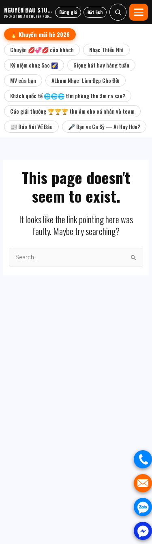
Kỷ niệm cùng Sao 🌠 (34, 65)
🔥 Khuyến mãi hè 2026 (40, 34)
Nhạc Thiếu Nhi (106, 49)
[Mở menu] (138, 12)
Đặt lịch (95, 12)
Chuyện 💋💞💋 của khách (42, 49)
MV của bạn (23, 80)
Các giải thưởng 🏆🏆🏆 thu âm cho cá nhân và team (72, 111)
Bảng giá (68, 12)
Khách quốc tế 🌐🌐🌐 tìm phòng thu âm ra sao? (67, 95)
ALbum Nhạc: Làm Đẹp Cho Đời (85, 80)
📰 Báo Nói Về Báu (31, 126)
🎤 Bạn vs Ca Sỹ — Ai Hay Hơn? (104, 126)
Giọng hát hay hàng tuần (101, 65)
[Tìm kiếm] (117, 12)
